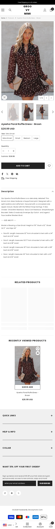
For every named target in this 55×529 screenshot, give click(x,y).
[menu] (2, 10)
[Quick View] (38, 353)
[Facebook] (2, 174)
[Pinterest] (12, 174)
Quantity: (5, 146)
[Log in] (44, 10)
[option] (27, 60)
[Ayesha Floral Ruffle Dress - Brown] (27, 365)
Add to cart (24, 165)
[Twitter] (7, 174)
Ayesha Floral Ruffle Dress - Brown (27, 393)
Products (11, 18)
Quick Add (27, 387)
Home (3, 18)
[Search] (10, 10)
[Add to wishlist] (49, 166)
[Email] (17, 174)
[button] (46, 98)
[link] (14, 324)
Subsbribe (45, 483)
